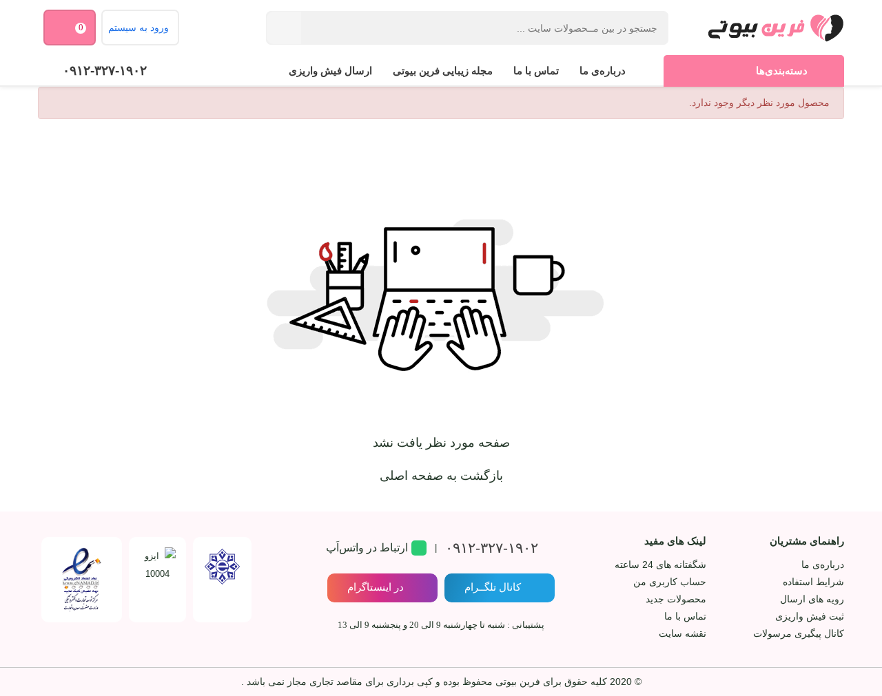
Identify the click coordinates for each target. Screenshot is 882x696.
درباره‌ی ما (603, 70)
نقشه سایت (682, 633)
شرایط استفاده (813, 581)
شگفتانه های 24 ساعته (660, 564)
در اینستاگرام (375, 587)
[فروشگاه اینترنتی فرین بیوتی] (775, 27)
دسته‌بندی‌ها (782, 70)
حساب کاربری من (669, 581)
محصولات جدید (676, 598)
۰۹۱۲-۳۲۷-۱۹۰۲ (105, 70)
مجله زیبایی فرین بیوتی (443, 70)
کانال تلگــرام (492, 587)
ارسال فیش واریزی (330, 70)
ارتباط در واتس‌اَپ (367, 547)
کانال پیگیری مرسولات (798, 633)
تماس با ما (536, 70)
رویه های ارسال (812, 598)
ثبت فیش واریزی (809, 616)
